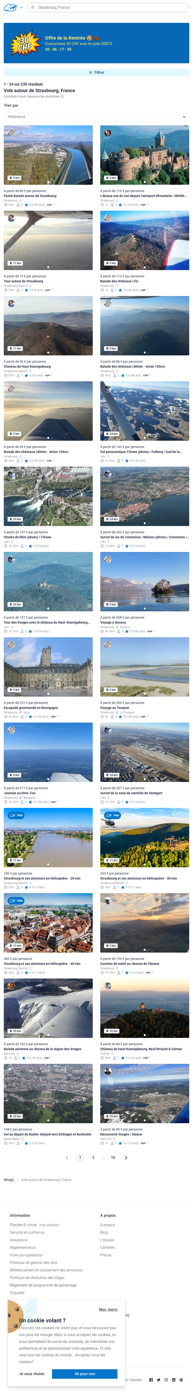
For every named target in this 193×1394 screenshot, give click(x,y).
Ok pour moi (85, 1374)
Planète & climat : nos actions (34, 1225)
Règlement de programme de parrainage (43, 1285)
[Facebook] (151, 1380)
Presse (105, 1255)
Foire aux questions (26, 1255)
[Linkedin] (174, 1380)
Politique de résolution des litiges (37, 1277)
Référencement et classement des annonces (46, 1270)
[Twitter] (159, 1380)
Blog (104, 1232)
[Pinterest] (181, 1380)
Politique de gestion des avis (33, 1262)
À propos (107, 1225)
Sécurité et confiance (27, 1232)
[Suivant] (126, 1157)
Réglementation (23, 1247)
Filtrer (99, 72)
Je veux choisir (31, 1374)
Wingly (9, 1180)
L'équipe (107, 1240)
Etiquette (17, 1293)
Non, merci (108, 1309)
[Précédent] (67, 1157)
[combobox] (108, 7)
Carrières (107, 1247)
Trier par (11, 105)
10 (113, 1157)
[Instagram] (166, 1380)
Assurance (18, 1240)
